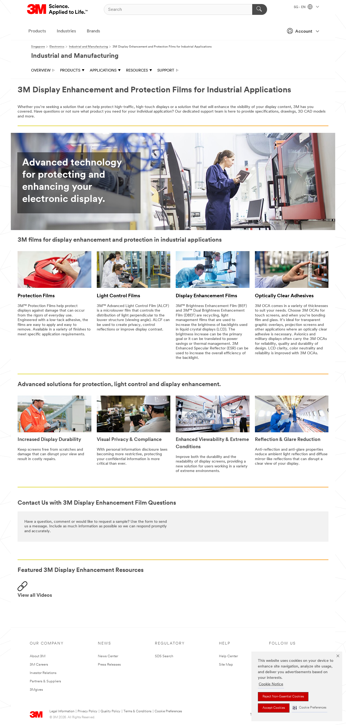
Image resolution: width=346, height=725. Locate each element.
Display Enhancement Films (206, 296)
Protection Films (36, 296)
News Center (108, 656)
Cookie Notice (271, 684)
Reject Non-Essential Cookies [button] (283, 696)
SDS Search (164, 656)
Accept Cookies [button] (273, 708)
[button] (309, 707)
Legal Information (61, 711)
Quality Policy (110, 711)
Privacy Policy (87, 711)
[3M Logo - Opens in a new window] (57, 9)
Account (303, 31)
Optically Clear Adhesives (284, 296)
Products (37, 31)
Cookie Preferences (168, 711)
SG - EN (300, 7)
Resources (137, 71)
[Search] (259, 9)
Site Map (226, 664)
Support (165, 71)
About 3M (37, 656)
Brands (93, 31)
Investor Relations (43, 673)
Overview (41, 71)
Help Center (228, 656)
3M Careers (39, 664)
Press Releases (109, 664)
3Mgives (36, 690)
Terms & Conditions (137, 711)
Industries (66, 31)
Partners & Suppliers (45, 681)
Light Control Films (118, 296)
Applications (103, 71)
